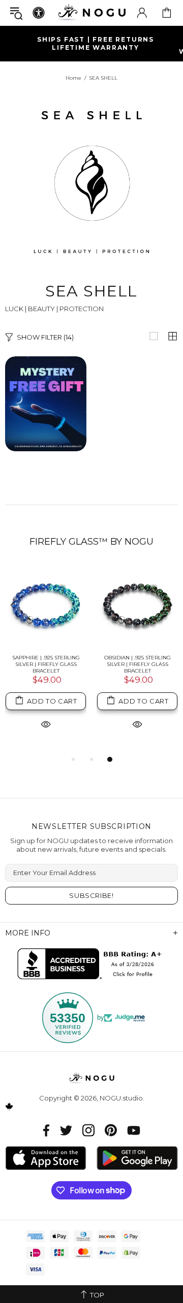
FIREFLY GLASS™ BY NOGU (91, 541)
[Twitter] (66, 1130)
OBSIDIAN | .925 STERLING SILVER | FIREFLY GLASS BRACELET (137, 664)
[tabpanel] (46, 659)
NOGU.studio (91, 12)
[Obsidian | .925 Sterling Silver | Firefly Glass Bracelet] (137, 606)
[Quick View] (45, 724)
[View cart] (167, 13)
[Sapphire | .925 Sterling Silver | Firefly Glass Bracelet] (45, 606)
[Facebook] (46, 1130)
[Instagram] (88, 1130)
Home (73, 78)
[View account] (142, 13)
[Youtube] (133, 1130)
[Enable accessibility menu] (39, 13)
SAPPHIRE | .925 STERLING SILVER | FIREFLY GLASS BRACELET (46, 664)
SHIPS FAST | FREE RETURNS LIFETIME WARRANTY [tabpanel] (95, 43)
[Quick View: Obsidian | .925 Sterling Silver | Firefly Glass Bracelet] (137, 724)
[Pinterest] (111, 1130)
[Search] (16, 13)
